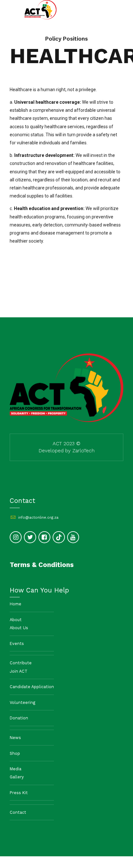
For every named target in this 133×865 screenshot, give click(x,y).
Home (15, 603)
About (16, 619)
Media (15, 768)
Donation (19, 718)
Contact (18, 812)
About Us (19, 627)
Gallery (17, 776)
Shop (15, 753)
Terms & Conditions (42, 565)
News (15, 737)
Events (17, 643)
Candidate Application (32, 686)
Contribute (21, 662)
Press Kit (19, 792)
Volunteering (23, 702)
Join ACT (18, 671)
